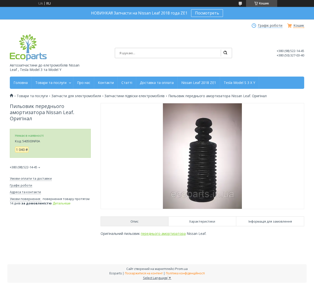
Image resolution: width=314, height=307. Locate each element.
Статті (126, 82)
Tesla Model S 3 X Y (239, 82)
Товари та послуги (50, 82)
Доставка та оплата (157, 82)
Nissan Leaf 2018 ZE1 (198, 82)
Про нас (83, 82)
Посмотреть (207, 13)
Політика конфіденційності (185, 273)
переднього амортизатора (163, 233)
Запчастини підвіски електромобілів (135, 96)
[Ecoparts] (28, 47)
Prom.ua (181, 269)
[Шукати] (225, 53)
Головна (20, 82)
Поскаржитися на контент (144, 273)
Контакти (106, 82)
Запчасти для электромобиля (76, 96)
